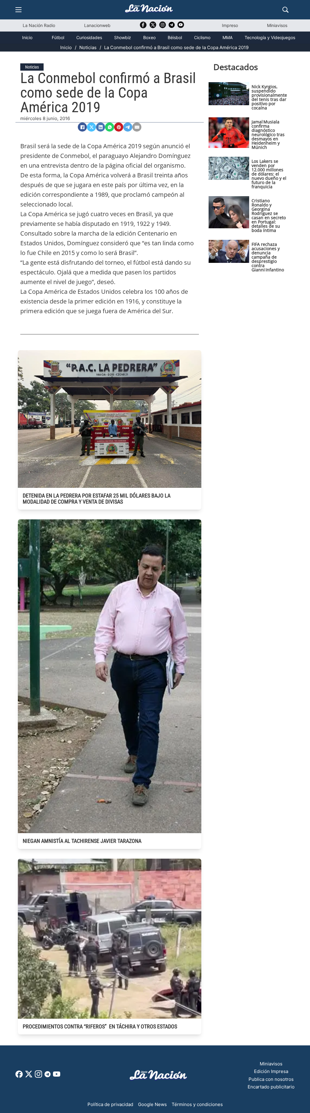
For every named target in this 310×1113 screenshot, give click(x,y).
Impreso (230, 25)
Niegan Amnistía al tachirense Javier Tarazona (82, 841)
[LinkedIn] (100, 127)
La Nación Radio (39, 25)
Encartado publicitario (271, 1087)
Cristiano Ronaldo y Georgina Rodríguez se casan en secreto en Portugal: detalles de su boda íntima (269, 215)
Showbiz (122, 37)
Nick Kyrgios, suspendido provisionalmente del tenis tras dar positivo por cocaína (269, 97)
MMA (227, 37)
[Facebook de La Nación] (19, 1076)
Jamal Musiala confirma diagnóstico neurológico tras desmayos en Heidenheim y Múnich (268, 134)
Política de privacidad (110, 1104)
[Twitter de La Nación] (153, 26)
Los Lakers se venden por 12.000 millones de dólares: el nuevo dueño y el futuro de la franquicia (269, 173)
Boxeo (149, 37)
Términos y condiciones (197, 1104)
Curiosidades (89, 37)
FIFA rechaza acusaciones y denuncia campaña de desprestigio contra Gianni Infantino (268, 257)
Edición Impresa (271, 1071)
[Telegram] (127, 127)
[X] (91, 127)
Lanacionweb (97, 25)
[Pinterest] (118, 127)
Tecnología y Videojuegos (270, 37)
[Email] (136, 127)
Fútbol (58, 37)
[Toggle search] (285, 10)
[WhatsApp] (109, 127)
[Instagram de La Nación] (162, 26)
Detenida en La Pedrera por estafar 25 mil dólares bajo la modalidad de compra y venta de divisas (96, 498)
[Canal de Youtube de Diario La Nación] (180, 26)
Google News (152, 1104)
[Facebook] (82, 127)
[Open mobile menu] (18, 9)
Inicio (27, 37)
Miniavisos (277, 25)
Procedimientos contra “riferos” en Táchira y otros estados (100, 1026)
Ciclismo (202, 37)
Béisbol (175, 37)
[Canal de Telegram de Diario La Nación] (172, 26)
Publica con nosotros (271, 1079)
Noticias (88, 47)
